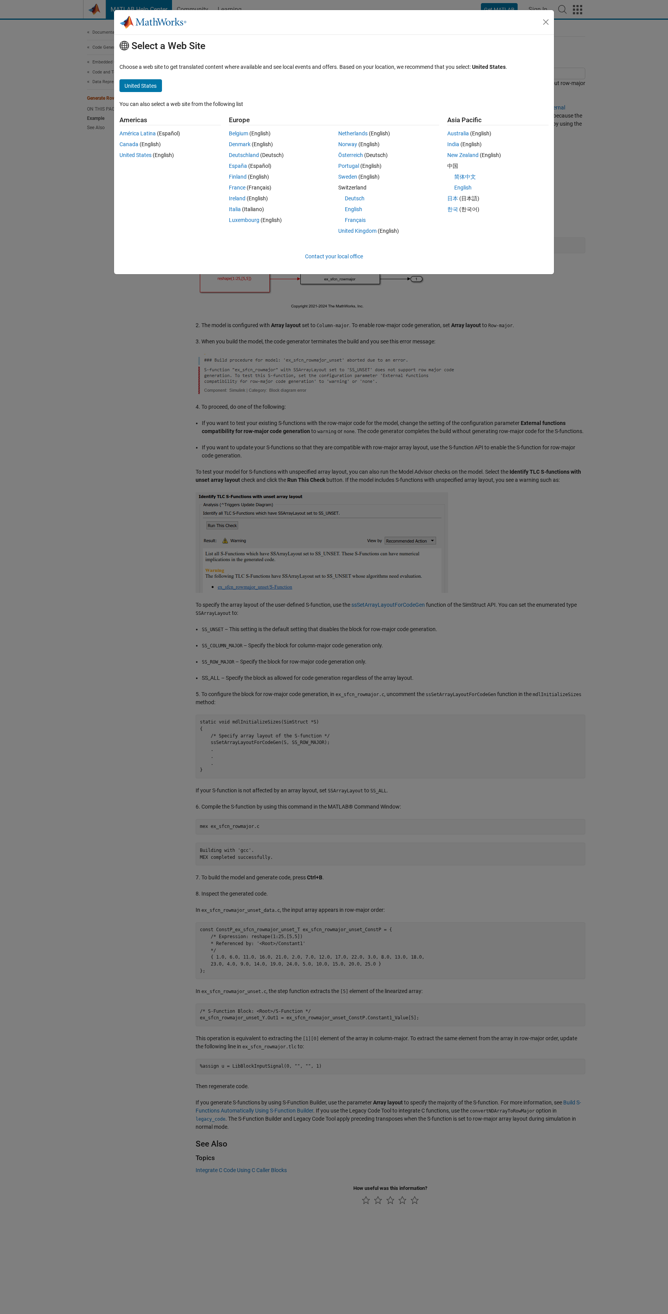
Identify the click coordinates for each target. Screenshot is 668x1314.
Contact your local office (334, 256)
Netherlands (353, 133)
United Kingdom (357, 231)
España (238, 166)
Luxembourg (244, 220)
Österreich (350, 155)
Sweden (347, 177)
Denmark (239, 144)
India (453, 144)
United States (135, 155)
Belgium (238, 133)
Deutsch (355, 198)
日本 (452, 198)
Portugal (348, 166)
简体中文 (465, 177)
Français (355, 220)
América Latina (137, 133)
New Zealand (463, 155)
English (353, 209)
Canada (128, 144)
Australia (458, 133)
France (237, 187)
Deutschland (244, 155)
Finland (238, 177)
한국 (452, 209)
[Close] (545, 22)
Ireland (237, 198)
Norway (347, 144)
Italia (235, 209)
